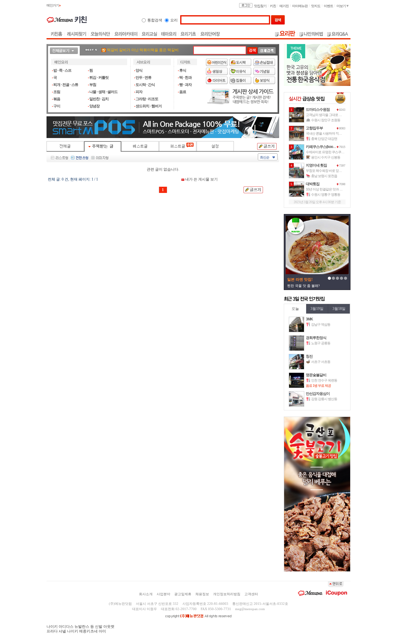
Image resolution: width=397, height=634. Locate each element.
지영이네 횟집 (316, 165)
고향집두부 (314, 128)
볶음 (56, 99)
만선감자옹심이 (318, 393)
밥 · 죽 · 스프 (62, 70)
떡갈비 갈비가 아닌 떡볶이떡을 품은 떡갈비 (143, 50)
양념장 (94, 106)
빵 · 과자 (185, 85)
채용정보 (202, 594)
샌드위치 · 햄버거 (149, 106)
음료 (182, 92)
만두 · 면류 (143, 77)
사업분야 (163, 594)
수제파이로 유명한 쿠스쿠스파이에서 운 (333, 152)
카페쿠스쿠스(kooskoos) (324, 147)
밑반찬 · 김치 (99, 99)
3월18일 (339, 308)
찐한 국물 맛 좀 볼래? (303, 286)
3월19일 (316, 308)
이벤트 (328, 6)
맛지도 (315, 6)
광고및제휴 (182, 594)
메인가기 (53, 5)
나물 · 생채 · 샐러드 (103, 92)
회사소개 (146, 594)
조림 (56, 92)
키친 (273, 6)
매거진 (284, 6)
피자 (139, 92)
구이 (56, 106)
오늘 (295, 308)
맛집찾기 (260, 6)
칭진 (309, 356)
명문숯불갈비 (316, 375)
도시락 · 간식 (145, 85)
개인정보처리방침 (226, 594)
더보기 (341, 6)
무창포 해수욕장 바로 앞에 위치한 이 (330, 170)
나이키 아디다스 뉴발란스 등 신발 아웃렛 (80, 626)
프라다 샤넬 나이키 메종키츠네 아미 (76, 631)
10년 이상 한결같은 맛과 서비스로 (329, 189)
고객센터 (251, 594)
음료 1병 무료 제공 (318, 385)
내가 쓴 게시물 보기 (201, 179)
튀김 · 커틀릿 (99, 77)
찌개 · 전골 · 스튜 (65, 85)
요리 (174, 20)
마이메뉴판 (300, 6)
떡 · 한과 (185, 77)
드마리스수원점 (318, 109)
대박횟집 (312, 184)
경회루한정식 (316, 338)
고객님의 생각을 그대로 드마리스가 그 (332, 115)
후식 (182, 70)
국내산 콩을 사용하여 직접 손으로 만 (330, 133)
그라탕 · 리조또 (147, 99)
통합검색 (154, 20)
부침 (92, 85)
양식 (139, 70)
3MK (309, 319)
